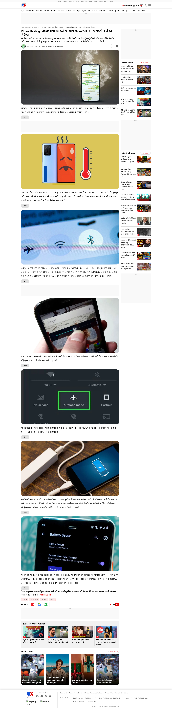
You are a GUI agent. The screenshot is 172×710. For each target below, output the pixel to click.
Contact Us (63, 693)
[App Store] (46, 703)
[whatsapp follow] (46, 604)
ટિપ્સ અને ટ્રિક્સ (34, 600)
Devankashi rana (32, 46)
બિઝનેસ (94, 11)
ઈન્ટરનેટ (25, 600)
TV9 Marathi (89, 698)
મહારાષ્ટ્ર (132, 11)
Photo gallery (35, 27)
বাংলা (87, 1)
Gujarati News (25, 27)
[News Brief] (127, 5)
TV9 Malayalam (143, 698)
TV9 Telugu (98, 698)
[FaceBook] (37, 696)
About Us (72, 693)
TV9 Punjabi (125, 698)
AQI (137, 5)
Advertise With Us (83, 693)
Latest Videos (128, 153)
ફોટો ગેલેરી (61, 11)
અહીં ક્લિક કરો (45, 594)
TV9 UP (75, 702)
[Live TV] (141, 5)
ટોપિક (122, 11)
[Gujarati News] (23, 5)
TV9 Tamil (134, 698)
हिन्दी (60, 1)
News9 (65, 1)
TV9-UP (111, 1)
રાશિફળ (68, 11)
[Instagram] (46, 696)
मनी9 (105, 1)
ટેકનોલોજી (76, 11)
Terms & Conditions (121, 693)
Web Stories (27, 651)
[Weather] (134, 5)
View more (112, 652)
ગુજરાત (46, 11)
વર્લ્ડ (89, 11)
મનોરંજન (110, 11)
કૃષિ (127, 11)
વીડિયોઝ (53, 11)
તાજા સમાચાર (30, 11)
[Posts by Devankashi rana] (23, 46)
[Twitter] (42, 696)
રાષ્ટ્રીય (84, 11)
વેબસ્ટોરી (102, 11)
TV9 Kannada (107, 698)
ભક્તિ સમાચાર (141, 11)
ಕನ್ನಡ (71, 1)
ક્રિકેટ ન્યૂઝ (39, 11)
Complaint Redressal (96, 693)
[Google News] (39, 604)
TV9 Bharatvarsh (78, 698)
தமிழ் (95, 1)
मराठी (82, 1)
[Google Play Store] (32, 703)
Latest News (127, 62)
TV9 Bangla (116, 698)
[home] (22, 10)
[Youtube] (32, 604)
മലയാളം (101, 1)
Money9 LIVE (92, 702)
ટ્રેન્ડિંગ (117, 11)
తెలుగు (77, 1)
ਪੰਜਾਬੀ (91, 1)
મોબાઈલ (52, 600)
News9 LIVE (83, 702)
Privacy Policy (109, 693)
